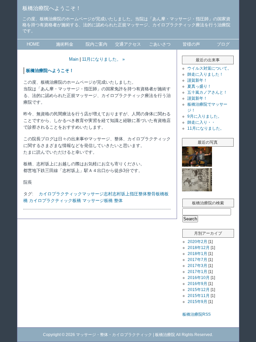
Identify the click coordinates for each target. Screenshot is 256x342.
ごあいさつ (160, 44)
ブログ (223, 44)
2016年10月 (199, 277)
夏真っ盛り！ (199, 86)
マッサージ (93, 193)
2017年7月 (197, 259)
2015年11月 (199, 295)
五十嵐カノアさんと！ (207, 92)
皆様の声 (191, 44)
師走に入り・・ (201, 122)
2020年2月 (197, 241)
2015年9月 (197, 301)
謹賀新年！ (197, 80)
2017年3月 (197, 265)
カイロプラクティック (60, 193)
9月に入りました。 (204, 116)
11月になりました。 (205, 128)
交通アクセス (128, 44)
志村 (108, 193)
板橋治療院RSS (196, 314)
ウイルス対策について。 (209, 68)
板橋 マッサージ (88, 200)
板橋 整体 (113, 200)
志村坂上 (121, 193)
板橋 (160, 193)
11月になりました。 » (103, 59)
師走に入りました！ (205, 74)
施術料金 (64, 44)
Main (73, 59)
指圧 (134, 193)
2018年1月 (197, 253)
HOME (33, 44)
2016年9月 (197, 283)
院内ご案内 (96, 44)
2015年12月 (199, 289)
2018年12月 (199, 247)
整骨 (151, 193)
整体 (142, 193)
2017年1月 (197, 271)
